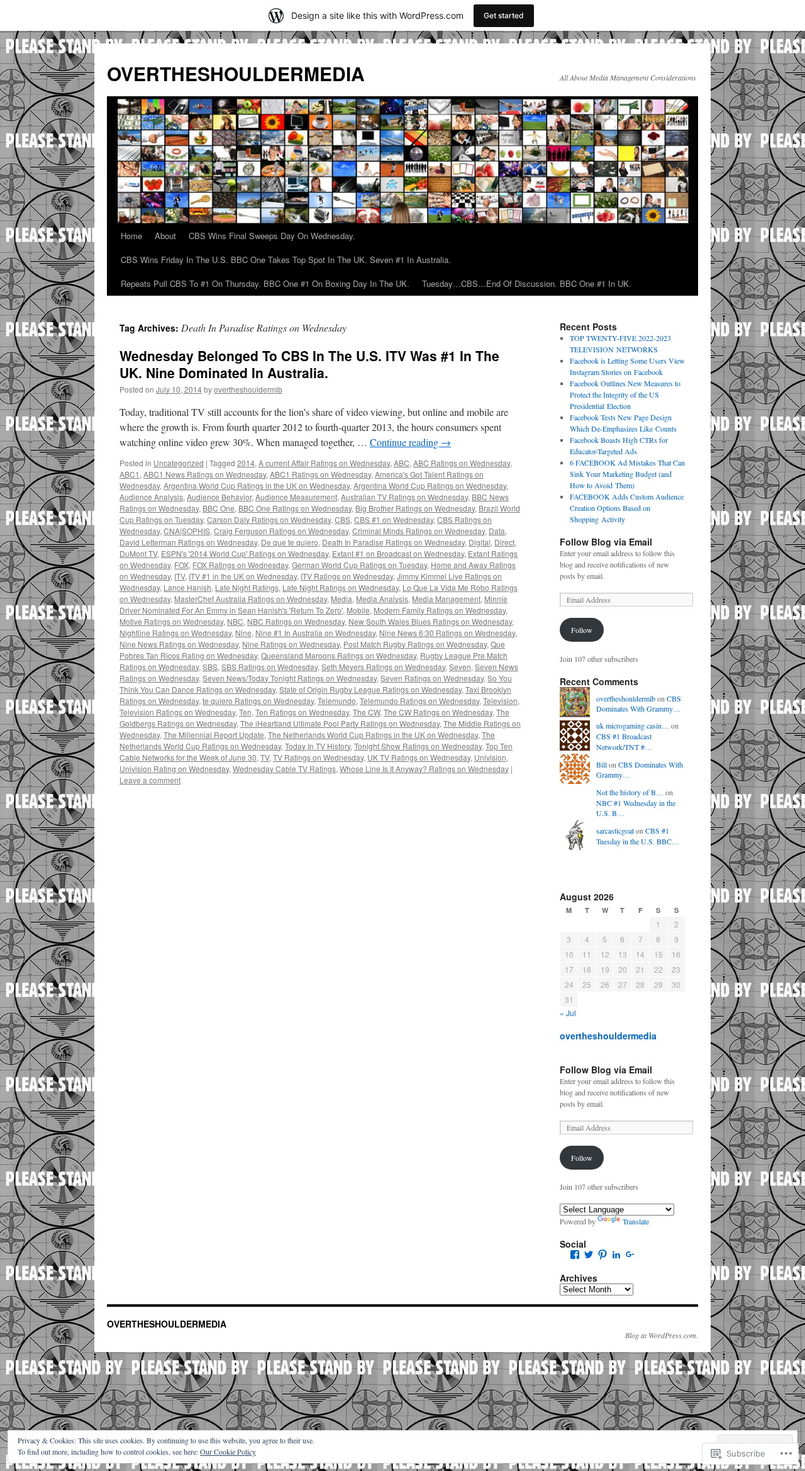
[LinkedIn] (616, 1255)
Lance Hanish (187, 587)
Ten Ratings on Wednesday (302, 712)
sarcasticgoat (615, 830)
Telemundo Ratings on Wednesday (419, 700)
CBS (342, 519)
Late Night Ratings (247, 587)
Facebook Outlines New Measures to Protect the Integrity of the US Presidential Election (625, 394)
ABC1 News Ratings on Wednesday (204, 474)
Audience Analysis (151, 496)
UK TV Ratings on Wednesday (418, 757)
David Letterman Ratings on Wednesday (188, 542)
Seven (460, 666)
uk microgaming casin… (632, 725)
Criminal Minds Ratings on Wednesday (418, 530)
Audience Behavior (219, 496)
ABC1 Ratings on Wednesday (320, 474)
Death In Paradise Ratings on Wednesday (393, 542)
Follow (581, 630)
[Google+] (630, 1255)
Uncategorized (178, 462)
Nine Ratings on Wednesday (291, 644)
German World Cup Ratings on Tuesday (359, 564)
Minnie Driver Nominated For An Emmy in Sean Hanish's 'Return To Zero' (313, 604)
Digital (480, 542)
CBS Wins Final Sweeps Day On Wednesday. (272, 236)
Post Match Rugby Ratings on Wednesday (415, 644)
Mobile (358, 610)
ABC (401, 462)
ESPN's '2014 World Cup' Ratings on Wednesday (244, 553)
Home (131, 236)
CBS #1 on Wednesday (393, 519)
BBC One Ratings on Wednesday (295, 508)
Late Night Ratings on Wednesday (340, 587)
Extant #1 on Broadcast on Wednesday (398, 553)
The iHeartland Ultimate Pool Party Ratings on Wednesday (340, 723)
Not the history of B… (629, 792)
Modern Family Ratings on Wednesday (440, 610)
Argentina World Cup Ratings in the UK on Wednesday (257, 485)
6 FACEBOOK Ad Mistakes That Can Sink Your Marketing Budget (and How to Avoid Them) (627, 473)
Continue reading (410, 442)
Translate (636, 1221)
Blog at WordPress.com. (661, 1335)
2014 (246, 462)
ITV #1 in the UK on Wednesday (243, 576)
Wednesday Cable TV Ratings (284, 768)
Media (341, 598)
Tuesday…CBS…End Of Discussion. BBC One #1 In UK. (526, 283)
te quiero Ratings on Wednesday (258, 700)
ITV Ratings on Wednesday (347, 576)
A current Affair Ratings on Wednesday (324, 462)
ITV (179, 576)
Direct (504, 542)
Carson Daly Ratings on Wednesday (269, 519)
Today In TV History (317, 746)
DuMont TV (138, 553)
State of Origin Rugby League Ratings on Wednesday (370, 689)
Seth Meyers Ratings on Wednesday (383, 666)
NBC (235, 621)
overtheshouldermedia (608, 1035)
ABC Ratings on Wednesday (461, 462)
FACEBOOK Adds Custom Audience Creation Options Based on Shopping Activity (627, 507)
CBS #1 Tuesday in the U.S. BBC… (637, 835)
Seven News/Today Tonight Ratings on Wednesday (290, 678)
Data (497, 530)
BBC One (219, 508)
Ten (245, 712)
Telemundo (337, 700)
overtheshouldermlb (248, 389)
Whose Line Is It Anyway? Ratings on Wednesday (424, 768)
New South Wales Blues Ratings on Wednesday (430, 621)
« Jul (568, 1012)
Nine (243, 632)
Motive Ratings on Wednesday (171, 621)
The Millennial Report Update (214, 734)
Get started (504, 15)
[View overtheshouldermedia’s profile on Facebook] (575, 1255)
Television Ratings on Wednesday (177, 712)
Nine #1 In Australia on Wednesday (315, 632)
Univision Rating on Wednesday (174, 768)
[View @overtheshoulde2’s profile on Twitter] (589, 1255)
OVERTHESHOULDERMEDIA (236, 73)
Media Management (446, 598)
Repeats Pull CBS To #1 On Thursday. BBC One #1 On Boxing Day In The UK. (265, 283)
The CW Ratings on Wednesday (438, 712)
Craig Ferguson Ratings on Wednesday (281, 530)
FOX (181, 564)
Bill (601, 764)
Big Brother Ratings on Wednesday (415, 508)
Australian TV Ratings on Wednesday (404, 496)
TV (264, 757)
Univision (490, 757)
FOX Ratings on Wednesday (240, 564)
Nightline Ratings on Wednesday (175, 632)
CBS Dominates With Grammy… (638, 703)
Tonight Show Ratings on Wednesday (418, 746)
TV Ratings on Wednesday (318, 757)
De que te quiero (289, 542)
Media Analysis (382, 598)
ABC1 (129, 474)
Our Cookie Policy (228, 1451)
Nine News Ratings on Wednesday (178, 644)
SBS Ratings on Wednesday (269, 666)
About (165, 236)
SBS (210, 666)
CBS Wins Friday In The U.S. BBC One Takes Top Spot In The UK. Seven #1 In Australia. (286, 260)
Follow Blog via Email (606, 541)
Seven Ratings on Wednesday (432, 678)
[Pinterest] (602, 1255)
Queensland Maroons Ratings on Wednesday (338, 655)
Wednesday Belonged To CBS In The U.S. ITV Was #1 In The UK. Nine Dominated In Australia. (309, 364)
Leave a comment (149, 780)
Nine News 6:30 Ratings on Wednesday (447, 632)
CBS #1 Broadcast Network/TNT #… (624, 741)
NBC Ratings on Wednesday (296, 621)
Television (500, 700)
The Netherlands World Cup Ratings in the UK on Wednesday (373, 734)
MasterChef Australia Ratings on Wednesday (250, 598)
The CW (366, 712)
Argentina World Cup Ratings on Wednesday (429, 485)
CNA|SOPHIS (187, 530)
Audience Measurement (296, 496)
